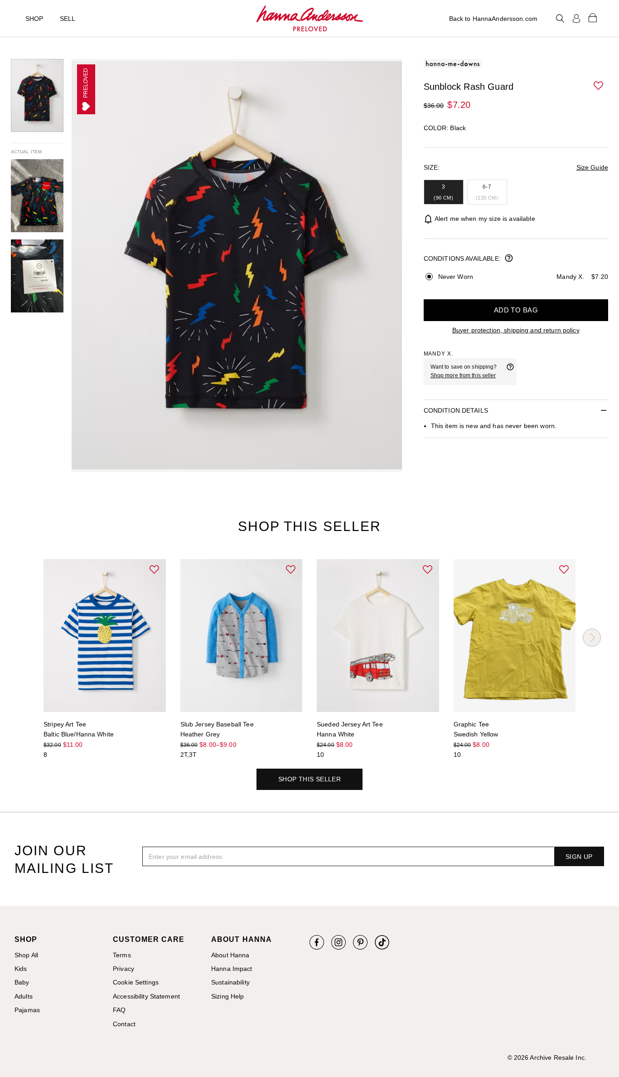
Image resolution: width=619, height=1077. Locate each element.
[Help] (510, 371)
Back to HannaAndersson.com (493, 18)
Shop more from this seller (463, 375)
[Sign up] (576, 18)
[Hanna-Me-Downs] (309, 18)
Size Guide (592, 167)
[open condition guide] (508, 259)
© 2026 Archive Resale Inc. (547, 1057)
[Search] (560, 18)
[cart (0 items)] (593, 17)
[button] (599, 86)
